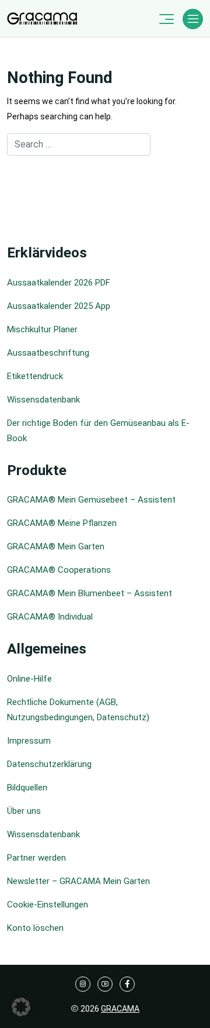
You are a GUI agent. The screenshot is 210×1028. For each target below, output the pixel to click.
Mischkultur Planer (42, 329)
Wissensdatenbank (43, 399)
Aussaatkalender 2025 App (58, 306)
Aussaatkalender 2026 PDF (58, 282)
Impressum (29, 740)
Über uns (24, 811)
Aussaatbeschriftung (48, 353)
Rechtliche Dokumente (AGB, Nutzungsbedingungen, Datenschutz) (78, 710)
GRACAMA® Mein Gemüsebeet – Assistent (91, 499)
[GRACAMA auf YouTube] (105, 984)
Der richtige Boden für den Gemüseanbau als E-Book (98, 430)
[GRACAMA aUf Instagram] (82, 984)
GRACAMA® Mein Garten (55, 546)
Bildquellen (27, 787)
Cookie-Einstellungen (47, 904)
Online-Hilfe (29, 678)
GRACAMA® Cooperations (59, 570)
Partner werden (36, 857)
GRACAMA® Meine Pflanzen (62, 523)
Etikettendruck (35, 376)
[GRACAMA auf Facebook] (127, 984)
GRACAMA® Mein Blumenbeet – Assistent (89, 593)
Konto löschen (35, 928)
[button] (21, 1007)
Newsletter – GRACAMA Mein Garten (78, 881)
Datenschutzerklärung (49, 764)
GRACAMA (120, 1008)
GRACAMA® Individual (50, 616)
